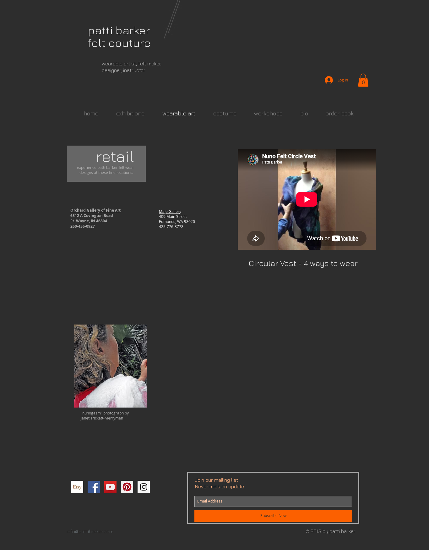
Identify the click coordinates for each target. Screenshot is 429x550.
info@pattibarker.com (90, 531)
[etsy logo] (77, 487)
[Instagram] (144, 487)
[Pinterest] (127, 487)
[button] (363, 80)
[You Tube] (110, 487)
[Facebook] (94, 487)
